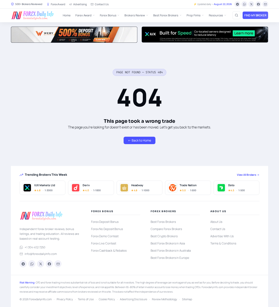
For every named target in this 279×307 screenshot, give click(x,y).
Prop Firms (194, 15)
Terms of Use (86, 299)
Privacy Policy (65, 299)
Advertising (80, 4)
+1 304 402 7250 (35, 247)
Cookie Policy (107, 299)
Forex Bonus (108, 15)
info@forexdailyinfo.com (41, 254)
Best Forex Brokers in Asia (168, 243)
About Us (216, 222)
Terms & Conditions (223, 243)
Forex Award (58, 4)
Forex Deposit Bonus (105, 222)
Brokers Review (134, 15)
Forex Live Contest (103, 243)
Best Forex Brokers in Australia (171, 250)
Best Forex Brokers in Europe (170, 258)
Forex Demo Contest (105, 236)
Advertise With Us (222, 236)
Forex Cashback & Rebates (109, 250)
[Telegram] (237, 4)
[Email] (265, 4)
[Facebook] (258, 4)
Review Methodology (164, 299)
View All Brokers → (248, 175)
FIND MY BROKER (255, 15)
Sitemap (187, 299)
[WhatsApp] (244, 4)
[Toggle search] (236, 15)
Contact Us (102, 4)
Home (67, 15)
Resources (216, 15)
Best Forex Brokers (165, 15)
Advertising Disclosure (133, 299)
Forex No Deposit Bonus (107, 229)
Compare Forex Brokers (166, 229)
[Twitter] (251, 4)
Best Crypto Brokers (164, 236)
